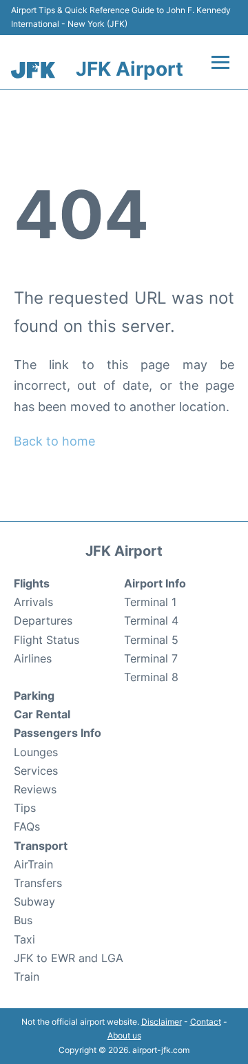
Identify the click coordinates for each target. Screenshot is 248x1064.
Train (26, 976)
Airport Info (155, 583)
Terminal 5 (151, 640)
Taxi (24, 939)
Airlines (33, 658)
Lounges (36, 752)
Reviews (35, 789)
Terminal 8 (151, 677)
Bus (23, 920)
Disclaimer (161, 1021)
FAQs (27, 826)
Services (36, 771)
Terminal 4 (151, 620)
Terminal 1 (150, 602)
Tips (25, 808)
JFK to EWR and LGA (68, 958)
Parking (34, 695)
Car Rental (42, 714)
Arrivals (33, 602)
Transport (41, 846)
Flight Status (46, 640)
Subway (34, 901)
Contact (205, 1021)
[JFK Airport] (33, 70)
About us (124, 1035)
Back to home (54, 441)
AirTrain (33, 864)
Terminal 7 (151, 658)
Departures (43, 620)
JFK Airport (129, 69)
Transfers (38, 883)
